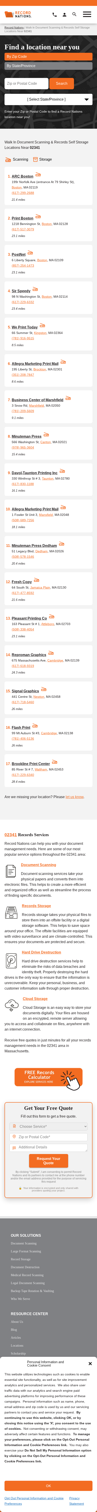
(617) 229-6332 (23, 302)
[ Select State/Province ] (46, 99)
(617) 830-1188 (23, 484)
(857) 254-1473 (23, 265)
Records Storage (36, 906)
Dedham (41, 551)
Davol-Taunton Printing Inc (35, 473)
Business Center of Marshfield (37, 400)
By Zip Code (17, 56)
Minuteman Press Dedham (34, 546)
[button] (90, 1363)
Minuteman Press (27, 436)
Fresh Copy (22, 582)
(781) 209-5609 (23, 411)
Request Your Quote (48, 1161)
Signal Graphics (25, 691)
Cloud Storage (35, 999)
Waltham (41, 769)
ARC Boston (22, 176)
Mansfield (46, 515)
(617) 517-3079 (23, 229)
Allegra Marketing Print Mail (35, 364)
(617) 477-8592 (23, 593)
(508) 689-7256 (23, 520)
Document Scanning (38, 865)
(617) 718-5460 (23, 702)
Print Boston (22, 218)
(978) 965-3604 (23, 447)
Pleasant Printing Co (29, 618)
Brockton (39, 369)
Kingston (40, 333)
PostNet (18, 254)
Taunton (47, 478)
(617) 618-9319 (23, 666)
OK (48, 1486)
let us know (74, 797)
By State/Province (21, 66)
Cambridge (55, 660)
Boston (17, 187)
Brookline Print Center (31, 764)
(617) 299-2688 (23, 193)
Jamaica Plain (40, 587)
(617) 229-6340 (23, 775)
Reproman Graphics (29, 655)
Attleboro (47, 624)
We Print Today (25, 327)
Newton (38, 696)
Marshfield (36, 405)
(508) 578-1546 (23, 556)
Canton (45, 442)
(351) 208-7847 (23, 375)
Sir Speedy (21, 291)
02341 (11, 834)
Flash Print (21, 727)
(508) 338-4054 (23, 629)
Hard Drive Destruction (41, 952)
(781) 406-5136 (23, 738)
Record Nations (14, 27)
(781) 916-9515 (23, 338)
